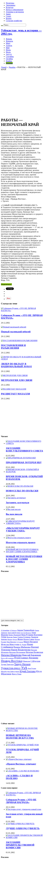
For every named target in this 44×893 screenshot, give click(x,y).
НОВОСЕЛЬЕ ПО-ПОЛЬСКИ (22, 490)
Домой (4, 67)
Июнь (8, 50)
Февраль (9, 41)
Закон (8, 14)
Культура (9, 7)
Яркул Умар (16, 674)
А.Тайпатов (13, 630)
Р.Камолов (26, 661)
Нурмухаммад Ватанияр (26, 657)
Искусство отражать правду (21, 542)
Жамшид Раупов (12, 639)
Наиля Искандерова (20, 649)
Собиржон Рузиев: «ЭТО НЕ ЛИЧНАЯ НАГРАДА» (21, 801)
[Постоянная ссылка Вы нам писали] (13, 509)
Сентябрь (10, 56)
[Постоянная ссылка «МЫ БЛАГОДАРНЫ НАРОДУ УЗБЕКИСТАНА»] (24, 523)
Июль (8, 52)
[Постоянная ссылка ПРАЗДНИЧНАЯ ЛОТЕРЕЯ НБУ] (21, 458)
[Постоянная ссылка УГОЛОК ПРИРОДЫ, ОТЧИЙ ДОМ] (22, 745)
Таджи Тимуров (7, 664)
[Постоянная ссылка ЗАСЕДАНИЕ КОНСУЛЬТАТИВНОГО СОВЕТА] (24, 443)
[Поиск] (2, 25)
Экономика (10, 5)
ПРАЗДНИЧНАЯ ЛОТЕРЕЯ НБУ (24, 462)
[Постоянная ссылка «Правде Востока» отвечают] (19, 759)
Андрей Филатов (26, 632)
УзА (24, 668)
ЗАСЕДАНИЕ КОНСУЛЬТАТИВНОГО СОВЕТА (24, 449)
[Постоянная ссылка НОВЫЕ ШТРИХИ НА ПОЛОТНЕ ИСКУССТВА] (24, 730)
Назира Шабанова (21, 647)
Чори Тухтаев (32, 668)
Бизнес (9, 18)
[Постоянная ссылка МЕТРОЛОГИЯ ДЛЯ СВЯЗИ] (14, 375)
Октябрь (9, 59)
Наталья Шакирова (11, 655)
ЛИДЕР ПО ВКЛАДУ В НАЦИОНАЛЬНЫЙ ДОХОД (16, 365)
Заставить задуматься (17, 502)
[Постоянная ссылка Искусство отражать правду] (18, 538)
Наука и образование (14, 10)
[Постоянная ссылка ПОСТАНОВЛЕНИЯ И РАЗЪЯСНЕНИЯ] (19, 340)
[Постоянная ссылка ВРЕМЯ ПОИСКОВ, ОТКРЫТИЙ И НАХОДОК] (24, 472)
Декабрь (9, 63)
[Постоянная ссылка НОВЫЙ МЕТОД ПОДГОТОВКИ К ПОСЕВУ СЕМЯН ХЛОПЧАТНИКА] (24, 552)
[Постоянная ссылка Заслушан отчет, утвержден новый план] (23, 809)
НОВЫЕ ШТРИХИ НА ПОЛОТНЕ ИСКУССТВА (20, 736)
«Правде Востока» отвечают (21, 764)
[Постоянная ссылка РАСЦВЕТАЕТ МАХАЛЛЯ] (13, 389)
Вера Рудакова (27, 635)
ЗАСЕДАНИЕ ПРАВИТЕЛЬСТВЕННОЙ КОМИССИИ (20, 845)
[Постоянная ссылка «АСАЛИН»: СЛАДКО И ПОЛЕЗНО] (22, 771)
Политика (10, 3)
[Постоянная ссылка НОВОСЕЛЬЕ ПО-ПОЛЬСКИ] (19, 486)
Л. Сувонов (19, 642)
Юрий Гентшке (28, 671)
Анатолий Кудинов (14, 633)
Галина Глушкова (24, 637)
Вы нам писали (14, 514)
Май (8, 48)
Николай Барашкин (31, 655)
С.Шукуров (35, 661)
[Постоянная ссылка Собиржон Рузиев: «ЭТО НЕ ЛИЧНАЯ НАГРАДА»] (22, 311)
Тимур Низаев (22, 664)
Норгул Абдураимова (7, 658)
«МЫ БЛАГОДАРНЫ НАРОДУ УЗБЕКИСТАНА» (23, 529)
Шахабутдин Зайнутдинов (10, 671)
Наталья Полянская (34, 652)
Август (9, 54)
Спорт (8, 16)
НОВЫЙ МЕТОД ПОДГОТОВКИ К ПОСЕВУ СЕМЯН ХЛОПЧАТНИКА (24, 559)
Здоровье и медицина (15, 12)
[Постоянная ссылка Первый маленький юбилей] (13, 327)
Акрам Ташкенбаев (25, 630)
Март (8, 43)
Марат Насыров (31, 642)
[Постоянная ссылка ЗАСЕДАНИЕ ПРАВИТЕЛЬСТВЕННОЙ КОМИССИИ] (24, 837)
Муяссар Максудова (10, 644)
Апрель (9, 45)
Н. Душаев (23, 644)
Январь (9, 39)
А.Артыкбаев (5, 630)
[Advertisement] (22, 93)
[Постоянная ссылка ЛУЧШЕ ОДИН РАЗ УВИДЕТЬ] (20, 824)
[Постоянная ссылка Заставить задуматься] (16, 498)
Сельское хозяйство (14, 21)
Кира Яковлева (11, 642)
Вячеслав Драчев (12, 637)
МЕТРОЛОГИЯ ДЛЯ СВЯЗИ (16, 380)
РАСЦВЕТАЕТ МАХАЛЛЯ (15, 394)
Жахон (20, 639)
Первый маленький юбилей (16, 331)
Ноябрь (9, 61)
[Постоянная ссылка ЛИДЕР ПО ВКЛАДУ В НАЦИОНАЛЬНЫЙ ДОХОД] (22, 359)
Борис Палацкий (15, 635)
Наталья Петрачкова (17, 652)
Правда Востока (11, 660)
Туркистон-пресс (11, 668)
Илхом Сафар (28, 639)
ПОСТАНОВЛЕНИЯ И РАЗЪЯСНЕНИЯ (13, 346)
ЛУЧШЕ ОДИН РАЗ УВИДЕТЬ (23, 828)
